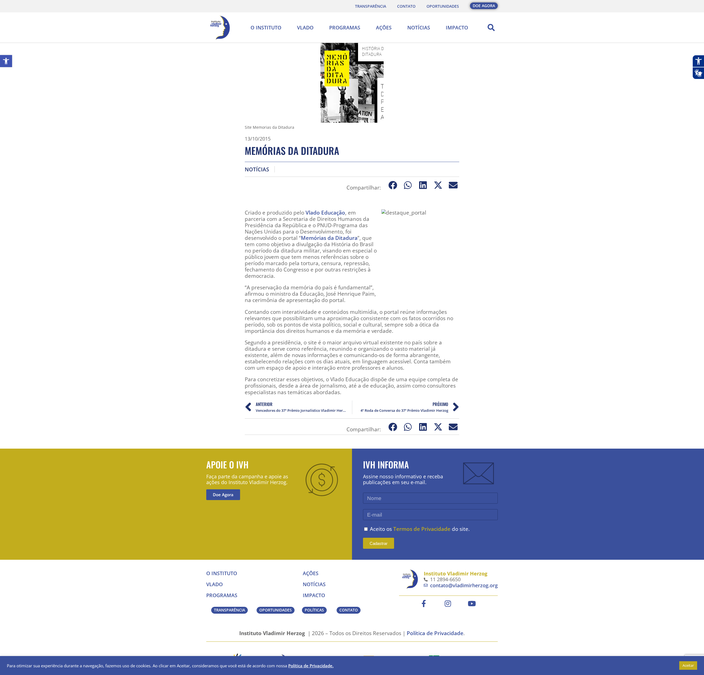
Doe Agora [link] (223, 494)
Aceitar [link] (688, 665)
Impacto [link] (457, 27)
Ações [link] (384, 27)
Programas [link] (344, 27)
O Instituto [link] (266, 27)
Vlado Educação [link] (325, 212)
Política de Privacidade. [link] (311, 665)
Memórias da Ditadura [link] (329, 238)
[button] (491, 27)
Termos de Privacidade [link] (421, 529)
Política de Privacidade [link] (435, 633)
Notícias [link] (418, 27)
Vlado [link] (305, 27)
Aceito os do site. (420, 529)
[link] (6, 61)
